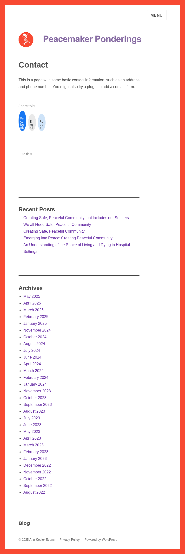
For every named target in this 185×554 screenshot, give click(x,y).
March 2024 (33, 371)
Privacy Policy (69, 539)
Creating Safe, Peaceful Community (54, 231)
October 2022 (34, 479)
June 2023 (32, 425)
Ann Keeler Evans (42, 539)
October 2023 (34, 398)
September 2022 (37, 486)
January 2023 (35, 459)
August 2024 (34, 344)
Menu (157, 15)
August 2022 (34, 492)
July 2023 (31, 418)
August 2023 (34, 411)
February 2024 (35, 377)
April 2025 (32, 303)
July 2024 (31, 350)
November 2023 (37, 391)
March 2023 (33, 445)
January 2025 (35, 323)
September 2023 (37, 404)
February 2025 (35, 317)
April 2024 (32, 364)
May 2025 (31, 296)
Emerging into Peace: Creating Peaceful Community (67, 238)
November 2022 (37, 472)
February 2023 (35, 452)
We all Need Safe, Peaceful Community (57, 224)
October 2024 (34, 337)
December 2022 (37, 465)
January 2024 (35, 384)
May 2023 (31, 431)
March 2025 (33, 310)
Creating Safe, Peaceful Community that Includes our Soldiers (76, 218)
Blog (24, 523)
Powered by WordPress (101, 539)
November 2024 (37, 330)
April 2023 (32, 438)
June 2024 (32, 357)
